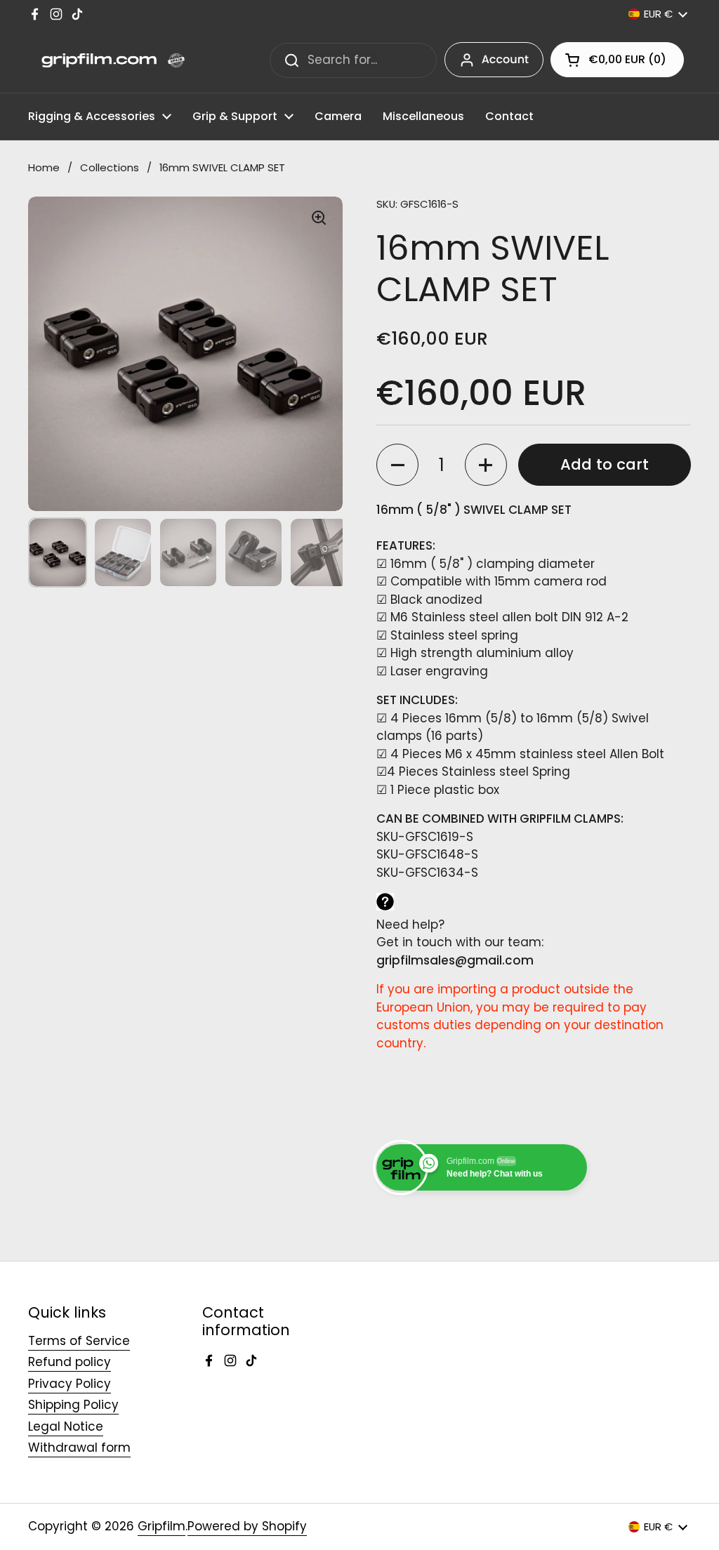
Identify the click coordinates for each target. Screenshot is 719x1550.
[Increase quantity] (486, 465)
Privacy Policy (69, 1383)
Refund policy (69, 1361)
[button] (617, 59)
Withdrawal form (79, 1447)
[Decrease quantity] (397, 465)
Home (44, 167)
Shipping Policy (73, 1404)
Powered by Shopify (247, 1526)
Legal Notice (65, 1426)
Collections (109, 167)
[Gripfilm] (106, 60)
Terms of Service (79, 1340)
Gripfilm (161, 1526)
